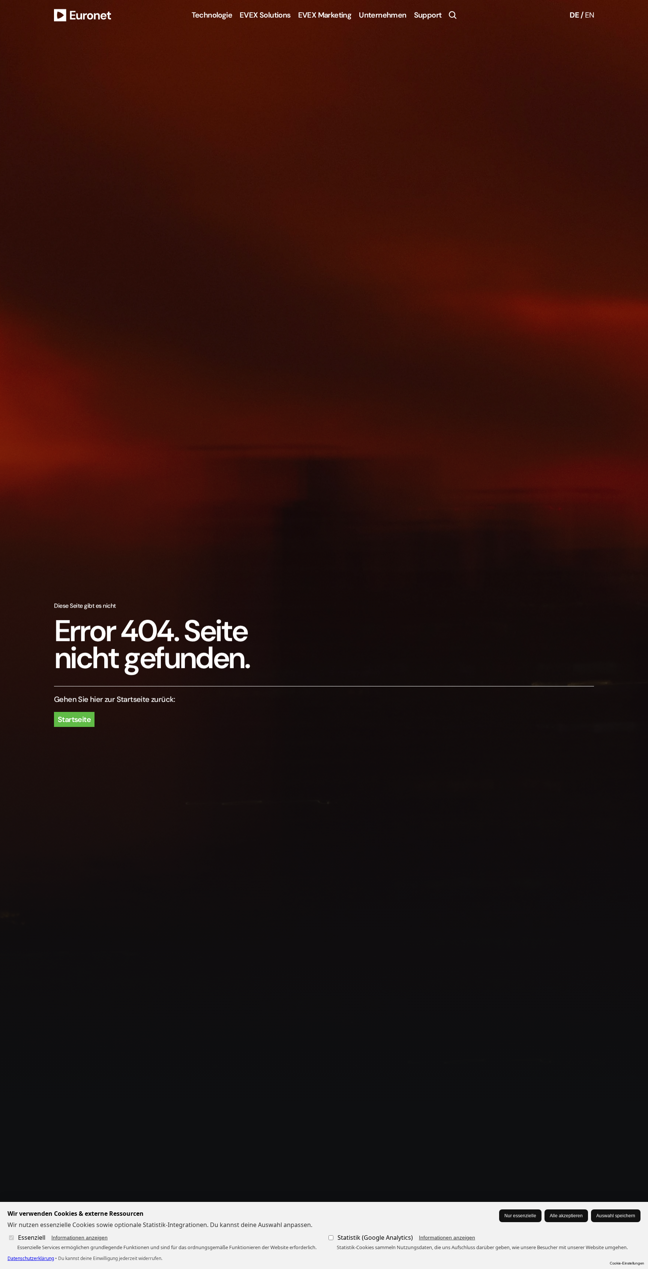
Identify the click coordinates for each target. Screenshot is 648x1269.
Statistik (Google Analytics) (406, 1237)
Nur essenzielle (520, 1215)
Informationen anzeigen (79, 1238)
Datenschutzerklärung (31, 1258)
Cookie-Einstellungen (627, 1263)
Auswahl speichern (615, 1215)
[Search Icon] (452, 14)
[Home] (82, 15)
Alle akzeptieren (566, 1215)
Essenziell (63, 1237)
